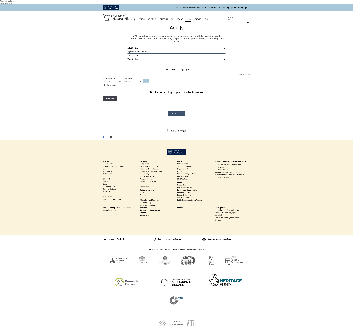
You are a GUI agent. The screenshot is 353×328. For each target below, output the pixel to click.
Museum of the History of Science (227, 172)
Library (142, 192)
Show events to (129, 78)
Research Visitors (183, 192)
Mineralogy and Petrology (150, 200)
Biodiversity (144, 174)
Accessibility (107, 171)
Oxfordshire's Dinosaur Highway (152, 171)
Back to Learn (176, 113)
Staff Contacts (182, 179)
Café (104, 169)
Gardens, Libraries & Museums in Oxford (230, 161)
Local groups (133, 55)
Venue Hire (144, 215)
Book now (110, 98)
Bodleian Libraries (221, 170)
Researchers (182, 185)
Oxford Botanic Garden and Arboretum (229, 175)
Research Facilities (184, 195)
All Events (106, 181)
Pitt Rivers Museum (221, 177)
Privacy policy (219, 207)
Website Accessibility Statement (226, 218)
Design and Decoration (148, 181)
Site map (217, 220)
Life (141, 197)
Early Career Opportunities (187, 190)
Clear (146, 81)
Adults (179, 171)
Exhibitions (107, 184)
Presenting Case (109, 186)
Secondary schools (184, 166)
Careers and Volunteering (150, 210)
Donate (143, 213)
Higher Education (183, 169)
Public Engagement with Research (190, 200)
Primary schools (183, 164)
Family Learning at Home (186, 174)
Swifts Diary (144, 164)
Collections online (147, 190)
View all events (244, 74)
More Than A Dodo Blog (149, 166)
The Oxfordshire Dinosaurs (150, 169)
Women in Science (147, 176)
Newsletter (107, 191)
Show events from (110, 78)
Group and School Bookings (113, 166)
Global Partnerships (184, 197)
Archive (143, 195)
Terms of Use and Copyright (225, 213)
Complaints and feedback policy (226, 210)
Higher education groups (138, 52)
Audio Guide (107, 174)
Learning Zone (182, 176)
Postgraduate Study (184, 187)
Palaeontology (145, 202)
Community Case (109, 189)
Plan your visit (108, 164)
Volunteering (133, 59)
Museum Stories (146, 179)
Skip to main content (6, 3)
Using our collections (148, 205)
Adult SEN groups (135, 48)
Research (180, 182)
